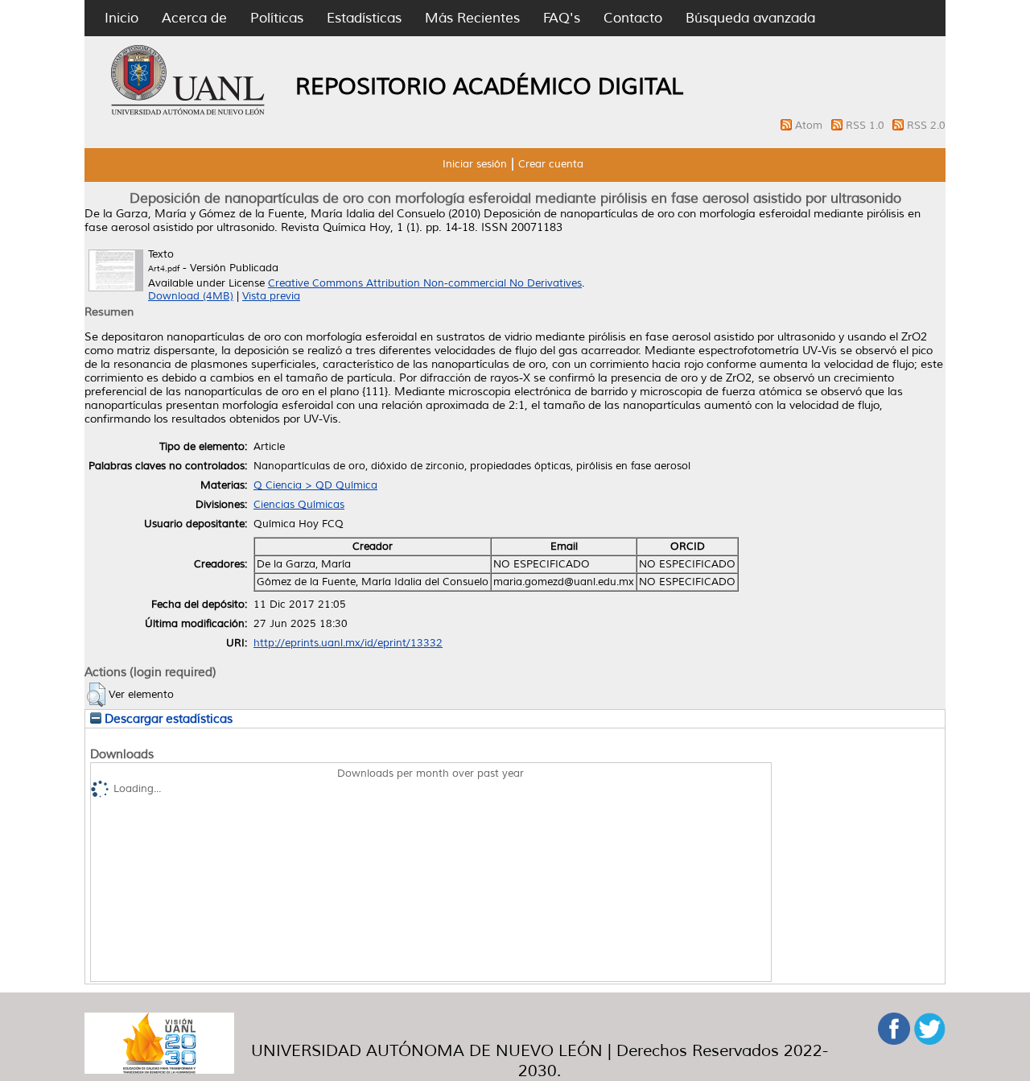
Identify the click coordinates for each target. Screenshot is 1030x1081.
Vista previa (271, 296)
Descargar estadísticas (167, 719)
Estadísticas (364, 18)
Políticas (276, 18)
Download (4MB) (190, 296)
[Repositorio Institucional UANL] (188, 112)
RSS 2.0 (926, 125)
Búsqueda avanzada (750, 18)
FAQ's (561, 18)
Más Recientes (472, 18)
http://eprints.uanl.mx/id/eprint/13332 (348, 643)
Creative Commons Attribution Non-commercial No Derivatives (425, 283)
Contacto (633, 18)
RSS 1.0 (867, 125)
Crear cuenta (550, 164)
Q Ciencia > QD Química (315, 485)
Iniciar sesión (475, 164)
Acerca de (194, 18)
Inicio (121, 18)
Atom (810, 125)
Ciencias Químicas (298, 504)
